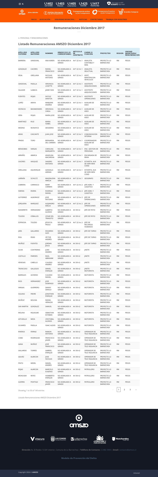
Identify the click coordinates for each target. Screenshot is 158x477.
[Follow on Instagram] (20, 4)
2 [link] (124, 389)
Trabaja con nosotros (116, 19)
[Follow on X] (23, 4)
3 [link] (130, 389)
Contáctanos (96, 19)
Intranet (136, 473)
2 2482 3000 (106, 450)
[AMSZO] (28, 12)
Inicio (34, 19)
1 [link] (118, 389)
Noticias (83, 19)
